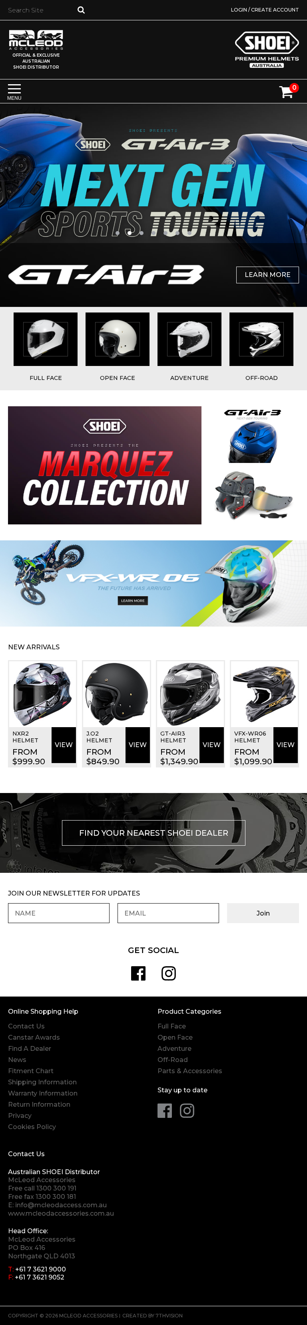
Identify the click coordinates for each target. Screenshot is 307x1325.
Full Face (171, 1026)
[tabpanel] (153, 205)
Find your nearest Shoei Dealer (153, 833)
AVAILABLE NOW (262, 275)
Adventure (174, 1048)
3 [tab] (142, 233)
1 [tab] (118, 233)
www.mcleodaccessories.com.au (61, 1213)
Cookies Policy (32, 1127)
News (17, 1060)
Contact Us (26, 1026)
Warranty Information (43, 1093)
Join (263, 913)
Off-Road (172, 1060)
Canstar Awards (34, 1037)
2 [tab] (130, 233)
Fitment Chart (31, 1071)
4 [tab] (153, 233)
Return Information (39, 1104)
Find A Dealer (29, 1048)
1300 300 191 (56, 1188)
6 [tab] (177, 233)
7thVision (169, 1316)
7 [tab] (189, 233)
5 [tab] (165, 233)
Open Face (175, 1037)
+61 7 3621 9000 (40, 1269)
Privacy (20, 1115)
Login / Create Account (265, 10)
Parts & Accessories (189, 1071)
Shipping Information (42, 1082)
